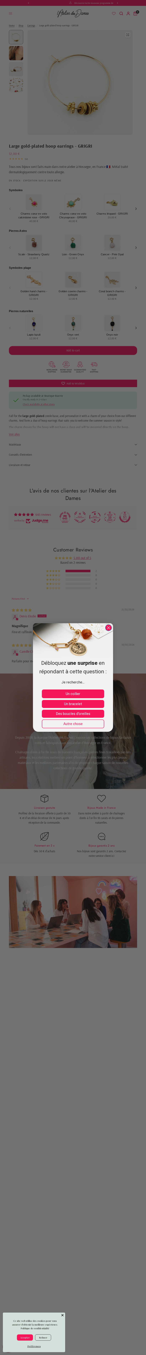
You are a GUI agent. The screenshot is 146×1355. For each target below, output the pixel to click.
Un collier (73, 694)
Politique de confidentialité (35, 1328)
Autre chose (73, 724)
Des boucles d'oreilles (73, 714)
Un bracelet (73, 704)
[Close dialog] (108, 628)
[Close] (62, 1315)
